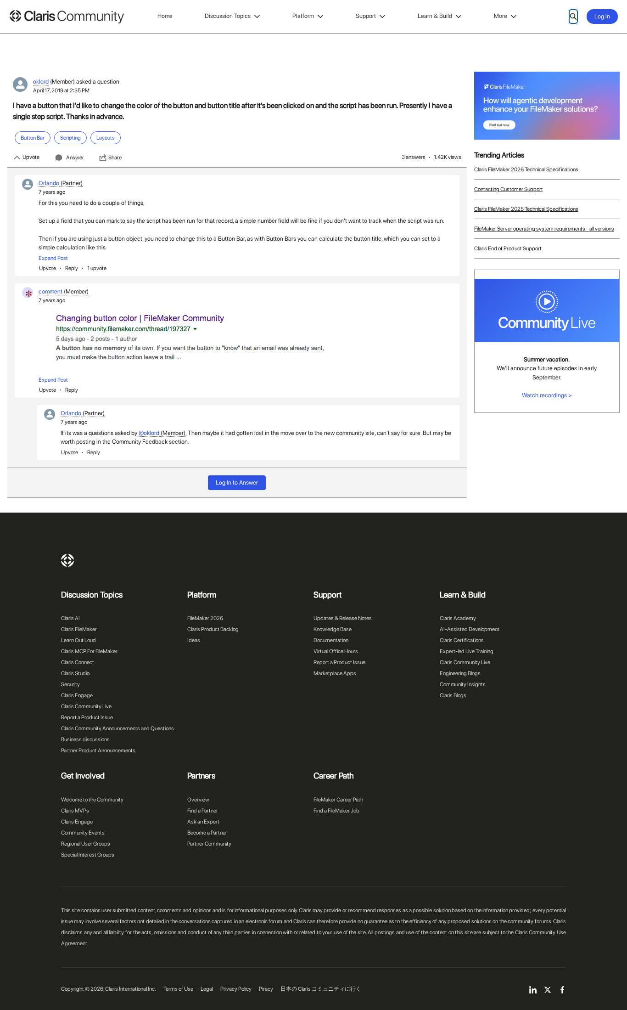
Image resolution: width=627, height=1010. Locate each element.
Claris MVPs (75, 810)
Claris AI (70, 618)
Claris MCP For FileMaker (89, 651)
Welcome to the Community (92, 799)
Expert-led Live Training (466, 651)
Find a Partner (202, 810)
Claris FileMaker (79, 629)
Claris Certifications (462, 640)
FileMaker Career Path (338, 799)
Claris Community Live (86, 706)
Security (70, 684)
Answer (75, 157)
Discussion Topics (228, 15)
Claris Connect (77, 662)
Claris (67, 560)
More (500, 15)
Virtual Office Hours (336, 651)
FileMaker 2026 (205, 618)
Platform (303, 15)
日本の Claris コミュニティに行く (320, 989)
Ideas (193, 640)
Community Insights (463, 684)
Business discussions (85, 739)
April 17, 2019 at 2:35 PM (61, 90)
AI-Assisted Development (469, 629)
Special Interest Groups (87, 855)
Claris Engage (77, 695)
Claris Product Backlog (213, 629)
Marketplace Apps (335, 673)
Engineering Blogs (460, 673)
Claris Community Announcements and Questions (117, 728)
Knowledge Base (333, 629)
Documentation (331, 640)
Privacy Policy (236, 989)
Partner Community (209, 844)
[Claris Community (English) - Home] (66, 16)
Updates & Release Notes (343, 618)
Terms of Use (178, 989)
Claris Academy (458, 618)
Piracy (266, 989)
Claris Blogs (453, 695)
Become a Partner (207, 832)
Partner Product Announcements (98, 750)
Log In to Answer (237, 482)
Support (366, 15)
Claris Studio (75, 673)
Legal (207, 989)
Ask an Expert (203, 821)
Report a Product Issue (87, 717)
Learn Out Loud (78, 640)
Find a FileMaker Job (336, 810)
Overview (198, 799)
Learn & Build (435, 15)
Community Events (83, 832)
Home (165, 15)
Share (115, 157)
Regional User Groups (85, 844)
